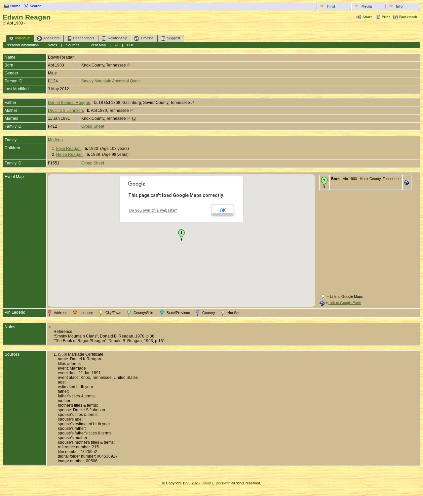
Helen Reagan (69, 154)
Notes (52, 45)
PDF (130, 45)
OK (223, 210)
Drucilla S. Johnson (65, 110)
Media (367, 6)
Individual (22, 38)
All (116, 45)
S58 (62, 354)
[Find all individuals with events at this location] (128, 65)
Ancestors (51, 38)
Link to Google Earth (344, 303)
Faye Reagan (68, 148)
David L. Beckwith (216, 483)
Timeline (147, 38)
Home (15, 6)
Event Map (97, 45)
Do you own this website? (153, 210)
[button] (181, 235)
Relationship (117, 38)
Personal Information (22, 45)
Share (367, 17)
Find (331, 6)
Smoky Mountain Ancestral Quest (110, 81)
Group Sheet (92, 126)
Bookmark (408, 17)
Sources (73, 45)
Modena (55, 140)
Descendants (84, 38)
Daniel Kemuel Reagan (69, 102)
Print (386, 17)
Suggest (173, 38)
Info (399, 6)
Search (36, 6)
